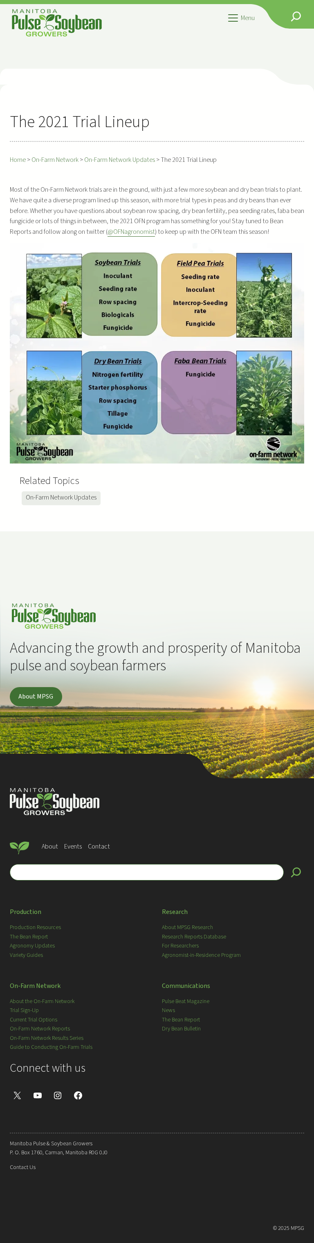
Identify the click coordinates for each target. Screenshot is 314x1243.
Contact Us (23, 1167)
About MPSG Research (187, 927)
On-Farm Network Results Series (46, 1038)
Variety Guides (26, 955)
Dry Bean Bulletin (181, 1029)
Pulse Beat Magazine (185, 1001)
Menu (248, 17)
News (168, 1010)
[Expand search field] (296, 16)
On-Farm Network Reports (40, 1029)
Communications (186, 985)
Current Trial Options (33, 1020)
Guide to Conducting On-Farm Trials (51, 1047)
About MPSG (35, 696)
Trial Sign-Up (24, 1010)
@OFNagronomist (131, 231)
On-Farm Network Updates (61, 497)
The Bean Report (29, 937)
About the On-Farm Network (42, 1001)
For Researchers (180, 946)
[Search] (296, 872)
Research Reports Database (194, 937)
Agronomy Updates (32, 946)
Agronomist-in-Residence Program (201, 955)
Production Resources (35, 927)
